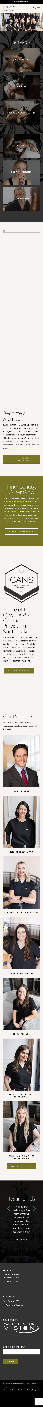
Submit (10, 1362)
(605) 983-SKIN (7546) (21, 1)
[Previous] (8, 1208)
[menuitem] (20, 1)
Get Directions (12, 1282)
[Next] (34, 1208)
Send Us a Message (14, 1305)
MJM (11, 1387)
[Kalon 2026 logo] (17, 8)
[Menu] (38, 8)
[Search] (33, 8)
